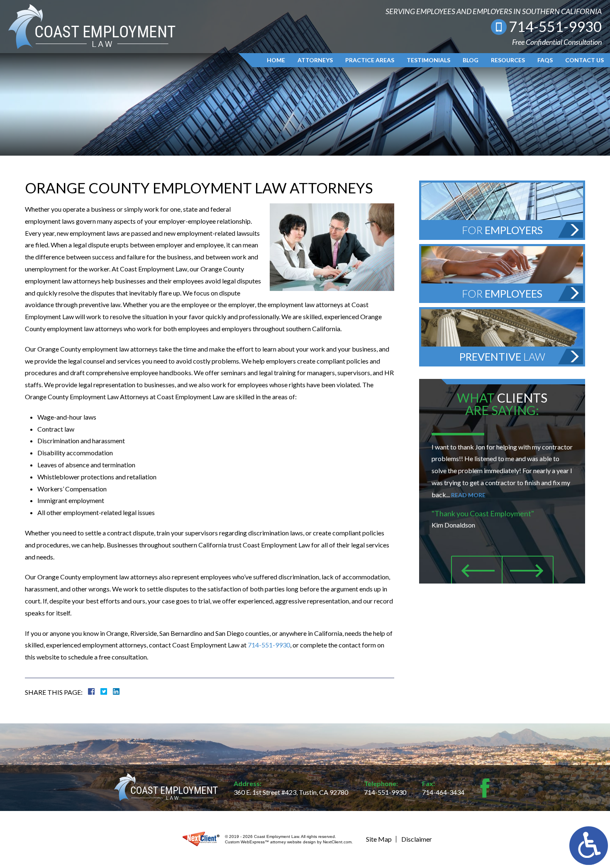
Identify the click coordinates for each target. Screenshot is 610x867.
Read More (468, 494)
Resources (508, 59)
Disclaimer (416, 839)
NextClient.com (337, 842)
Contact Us (584, 59)
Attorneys (315, 59)
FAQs (545, 59)
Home (276, 59)
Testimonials (428, 59)
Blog (470, 59)
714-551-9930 (555, 26)
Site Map (379, 839)
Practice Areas (369, 59)
